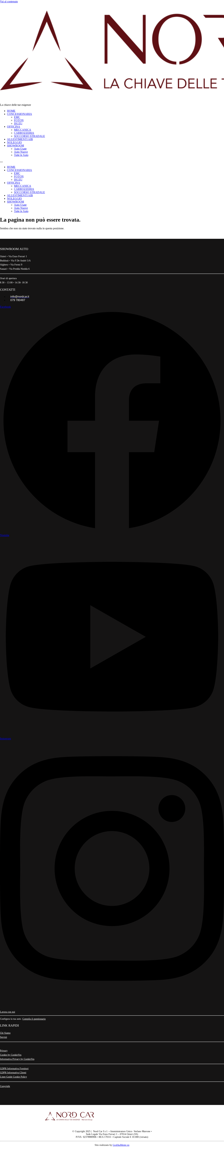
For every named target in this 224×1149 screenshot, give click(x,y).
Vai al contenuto (9, 1)
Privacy (4, 1050)
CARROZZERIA (24, 132)
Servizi (3, 1037)
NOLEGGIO (14, 142)
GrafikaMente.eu (121, 1145)
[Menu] (1, 161)
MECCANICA (22, 129)
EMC (17, 117)
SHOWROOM (15, 145)
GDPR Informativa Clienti (13, 1072)
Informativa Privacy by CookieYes (17, 1059)
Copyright (5, 1086)
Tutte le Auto (21, 155)
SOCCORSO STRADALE (29, 136)
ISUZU (18, 123)
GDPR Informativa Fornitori (14, 1068)
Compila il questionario (34, 1019)
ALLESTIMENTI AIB (20, 139)
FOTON (19, 120)
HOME (11, 110)
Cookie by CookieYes (10, 1055)
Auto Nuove (21, 151)
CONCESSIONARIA (19, 113)
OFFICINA (13, 126)
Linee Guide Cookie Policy (13, 1076)
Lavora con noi (7, 1012)
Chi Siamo (5, 1033)
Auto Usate (20, 148)
